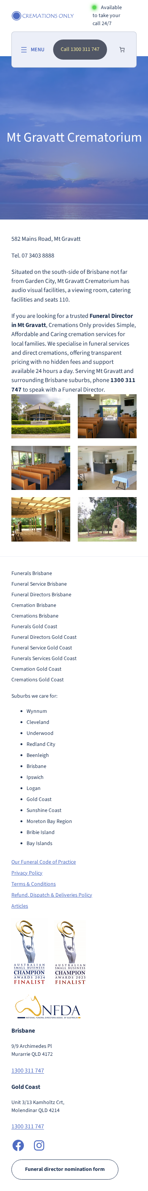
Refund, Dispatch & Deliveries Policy (51, 895)
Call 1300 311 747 (80, 49)
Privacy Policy (27, 873)
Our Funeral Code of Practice (43, 862)
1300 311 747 (27, 1070)
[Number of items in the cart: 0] (122, 49)
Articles (19, 906)
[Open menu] (31, 49)
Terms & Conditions (33, 884)
